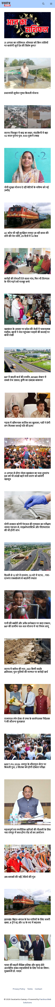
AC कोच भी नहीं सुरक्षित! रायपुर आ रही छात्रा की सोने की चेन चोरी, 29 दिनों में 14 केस (26, 234)
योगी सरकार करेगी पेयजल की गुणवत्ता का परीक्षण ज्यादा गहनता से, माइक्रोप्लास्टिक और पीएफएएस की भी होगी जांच (27, 527)
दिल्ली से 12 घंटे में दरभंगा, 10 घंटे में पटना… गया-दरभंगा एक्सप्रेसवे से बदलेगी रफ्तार (27, 577)
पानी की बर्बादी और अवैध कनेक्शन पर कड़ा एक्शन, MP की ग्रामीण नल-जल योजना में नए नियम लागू (27, 625)
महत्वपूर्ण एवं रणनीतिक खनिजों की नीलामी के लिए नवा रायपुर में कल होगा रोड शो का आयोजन (27, 831)
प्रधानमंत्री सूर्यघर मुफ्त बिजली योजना (21, 93)
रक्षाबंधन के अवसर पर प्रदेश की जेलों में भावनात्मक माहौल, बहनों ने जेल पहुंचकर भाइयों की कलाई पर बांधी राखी (27, 332)
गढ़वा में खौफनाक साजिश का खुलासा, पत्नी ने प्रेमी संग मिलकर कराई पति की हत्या (27, 424)
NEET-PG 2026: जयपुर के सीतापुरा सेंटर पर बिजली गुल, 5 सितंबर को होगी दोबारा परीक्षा (25, 766)
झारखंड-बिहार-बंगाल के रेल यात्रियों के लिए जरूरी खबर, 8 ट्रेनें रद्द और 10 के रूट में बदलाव (27, 921)
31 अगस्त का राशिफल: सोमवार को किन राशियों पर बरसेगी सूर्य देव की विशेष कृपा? (26, 44)
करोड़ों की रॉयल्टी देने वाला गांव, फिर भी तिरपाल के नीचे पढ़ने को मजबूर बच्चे (26, 280)
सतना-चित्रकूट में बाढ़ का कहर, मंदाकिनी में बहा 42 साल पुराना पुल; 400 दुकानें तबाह (26, 134)
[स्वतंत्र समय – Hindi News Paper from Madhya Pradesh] (5, 4)
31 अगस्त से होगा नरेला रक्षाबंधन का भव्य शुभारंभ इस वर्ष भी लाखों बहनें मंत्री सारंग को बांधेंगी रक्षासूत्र (26, 476)
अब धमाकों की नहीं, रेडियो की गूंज (19, 877)
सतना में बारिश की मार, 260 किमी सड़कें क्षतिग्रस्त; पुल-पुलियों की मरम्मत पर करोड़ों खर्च (26, 670)
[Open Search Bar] (43, 4)
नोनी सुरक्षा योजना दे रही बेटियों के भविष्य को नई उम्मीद (26, 189)
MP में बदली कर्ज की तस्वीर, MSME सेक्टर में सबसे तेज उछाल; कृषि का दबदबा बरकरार (25, 378)
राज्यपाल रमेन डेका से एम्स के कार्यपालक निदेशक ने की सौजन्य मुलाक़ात (27, 720)
